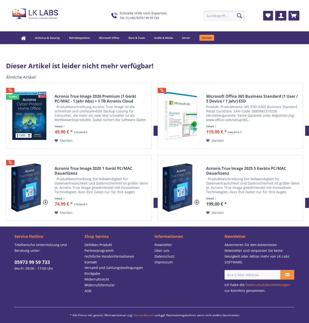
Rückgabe (92, 273)
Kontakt (90, 262)
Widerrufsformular (99, 285)
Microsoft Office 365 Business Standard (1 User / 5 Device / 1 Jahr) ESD (252, 98)
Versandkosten (144, 315)
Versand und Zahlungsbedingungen (113, 267)
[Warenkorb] (293, 16)
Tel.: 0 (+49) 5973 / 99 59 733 (139, 18)
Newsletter (163, 244)
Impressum (163, 262)
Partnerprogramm (99, 250)
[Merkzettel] (268, 16)
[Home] (20, 37)
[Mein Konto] (280, 16)
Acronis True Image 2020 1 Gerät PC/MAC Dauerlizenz (93, 171)
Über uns (161, 250)
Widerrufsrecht (96, 279)
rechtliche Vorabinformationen (109, 256)
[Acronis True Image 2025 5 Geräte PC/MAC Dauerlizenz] (180, 188)
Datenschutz (164, 256)
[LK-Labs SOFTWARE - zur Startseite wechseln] (35, 14)
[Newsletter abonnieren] (287, 275)
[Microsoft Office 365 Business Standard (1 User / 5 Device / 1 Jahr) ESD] (180, 116)
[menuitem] (224, 16)
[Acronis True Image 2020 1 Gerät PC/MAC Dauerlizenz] (29, 188)
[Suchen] (239, 16)
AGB (87, 291)
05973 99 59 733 (32, 262)
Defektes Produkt (98, 244)
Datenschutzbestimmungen (268, 284)
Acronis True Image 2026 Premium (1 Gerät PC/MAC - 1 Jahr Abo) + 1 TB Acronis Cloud (95, 98)
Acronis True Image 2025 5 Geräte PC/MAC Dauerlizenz (246, 171)
